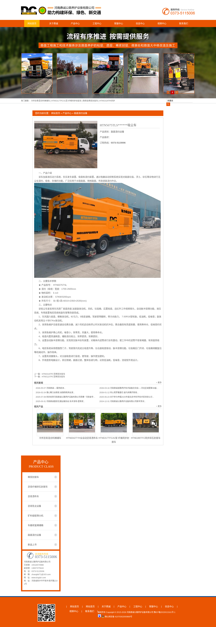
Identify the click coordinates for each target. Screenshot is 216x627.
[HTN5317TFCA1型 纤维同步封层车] (114, 423)
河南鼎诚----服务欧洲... (50, 388)
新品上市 (32, 544)
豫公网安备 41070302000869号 (118, 617)
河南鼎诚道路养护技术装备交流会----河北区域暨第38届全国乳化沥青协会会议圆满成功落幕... (129, 388)
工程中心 (97, 23)
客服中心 (118, 23)
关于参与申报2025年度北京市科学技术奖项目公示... (126, 397)
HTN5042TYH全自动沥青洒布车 (82, 438)
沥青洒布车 (33, 496)
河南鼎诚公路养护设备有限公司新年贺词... (122, 401)
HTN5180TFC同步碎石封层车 (145, 438)
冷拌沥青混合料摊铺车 (40, 101)
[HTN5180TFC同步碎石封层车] (146, 423)
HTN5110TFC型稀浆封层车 (53, 377)
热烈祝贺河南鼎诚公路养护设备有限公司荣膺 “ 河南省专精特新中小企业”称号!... (66, 397)
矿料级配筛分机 (35, 515)
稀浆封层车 (33, 477)
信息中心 (140, 23)
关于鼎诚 (53, 23)
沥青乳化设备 (34, 506)
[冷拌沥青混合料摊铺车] (50, 423)
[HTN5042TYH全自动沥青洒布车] (82, 423)
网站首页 (32, 23)
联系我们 (183, 23)
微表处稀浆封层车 (91, 101)
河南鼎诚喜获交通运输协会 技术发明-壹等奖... (60, 401)
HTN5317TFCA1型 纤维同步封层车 (66, 101)
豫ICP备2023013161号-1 (164, 612)
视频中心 (161, 23)
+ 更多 (159, 382)
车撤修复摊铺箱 (35, 525)
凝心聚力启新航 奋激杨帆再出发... (55, 392)
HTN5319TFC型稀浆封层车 (53, 374)
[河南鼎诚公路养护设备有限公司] (62, 13)
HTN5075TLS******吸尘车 (118, 125)
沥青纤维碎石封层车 (38, 486)
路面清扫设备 (80, 113)
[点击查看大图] (65, 167)
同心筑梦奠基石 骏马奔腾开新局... (119, 392)
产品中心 (75, 23)
